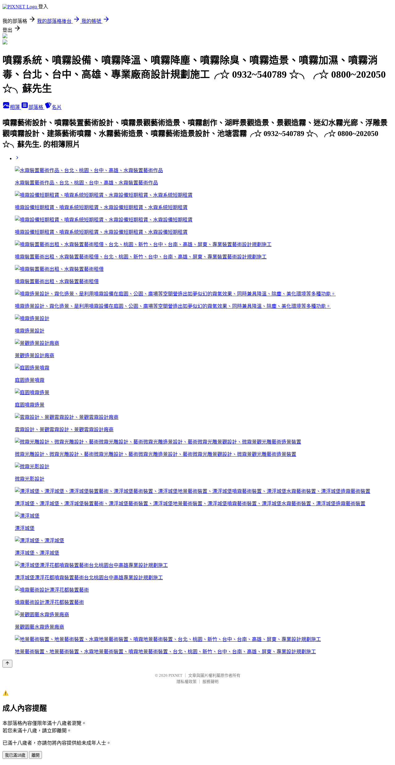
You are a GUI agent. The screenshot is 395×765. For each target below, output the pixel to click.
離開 (35, 755)
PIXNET (175, 675)
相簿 (15, 107)
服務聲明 (210, 681)
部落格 (36, 107)
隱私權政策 (187, 681)
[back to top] (7, 664)
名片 (57, 107)
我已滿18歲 (15, 755)
